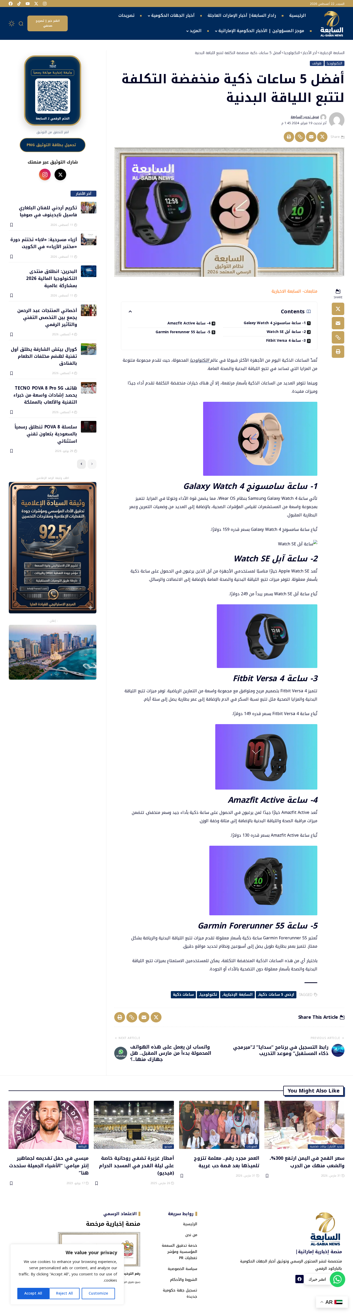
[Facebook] (11, 4)
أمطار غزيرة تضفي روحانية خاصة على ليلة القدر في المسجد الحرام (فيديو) (136, 1165)
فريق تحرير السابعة (305, 117)
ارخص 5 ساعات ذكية (276, 994)
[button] (21, 23)
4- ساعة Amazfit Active (188, 323)
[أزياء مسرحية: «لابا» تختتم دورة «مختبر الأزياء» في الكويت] (88, 239)
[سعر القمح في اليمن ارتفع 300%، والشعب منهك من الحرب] (304, 1125)
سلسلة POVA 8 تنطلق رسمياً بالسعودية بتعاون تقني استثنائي (45, 434)
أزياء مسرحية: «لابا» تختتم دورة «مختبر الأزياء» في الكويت (43, 242)
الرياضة (82, 1146)
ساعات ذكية (183, 994)
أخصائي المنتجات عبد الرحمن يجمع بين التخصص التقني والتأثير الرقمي (47, 317)
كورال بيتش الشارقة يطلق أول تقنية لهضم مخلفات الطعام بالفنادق (44, 356)
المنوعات (252, 1146)
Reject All (64, 1293)
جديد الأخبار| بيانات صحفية (326, 1146)
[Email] (311, 137)
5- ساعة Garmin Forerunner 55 (183, 332)
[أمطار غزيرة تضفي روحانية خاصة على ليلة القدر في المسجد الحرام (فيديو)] (134, 1125)
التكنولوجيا (334, 63)
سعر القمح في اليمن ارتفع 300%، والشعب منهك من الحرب (307, 1162)
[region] (67, 1274)
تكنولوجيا (208, 994)
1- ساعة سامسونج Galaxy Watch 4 (275, 323)
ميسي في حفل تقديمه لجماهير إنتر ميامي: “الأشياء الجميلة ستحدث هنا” (49, 1165)
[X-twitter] (36, 4)
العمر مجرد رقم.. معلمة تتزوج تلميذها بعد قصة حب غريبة (226, 1162)
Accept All (33, 1293)
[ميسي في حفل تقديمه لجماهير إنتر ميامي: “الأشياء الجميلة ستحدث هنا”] (49, 1125)
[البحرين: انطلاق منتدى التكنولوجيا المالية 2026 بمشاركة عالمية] (88, 271)
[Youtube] (28, 4)
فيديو (168, 1146)
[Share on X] (322, 137)
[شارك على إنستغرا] (45, 174)
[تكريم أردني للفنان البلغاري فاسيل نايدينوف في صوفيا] (88, 207)
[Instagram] (45, 4)
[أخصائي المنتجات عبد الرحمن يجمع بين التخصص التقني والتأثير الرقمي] (88, 310)
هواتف (316, 63)
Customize (98, 1293)
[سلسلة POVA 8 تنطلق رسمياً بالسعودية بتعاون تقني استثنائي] (88, 427)
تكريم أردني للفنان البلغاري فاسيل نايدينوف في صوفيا (48, 211)
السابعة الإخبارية (238, 994)
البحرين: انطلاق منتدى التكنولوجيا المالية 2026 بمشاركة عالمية (51, 278)
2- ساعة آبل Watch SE (286, 331)
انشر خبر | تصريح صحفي (48, 23)
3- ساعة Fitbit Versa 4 (286, 340)
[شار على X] (60, 174)
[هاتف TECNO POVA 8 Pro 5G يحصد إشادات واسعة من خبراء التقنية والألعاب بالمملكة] (88, 388)
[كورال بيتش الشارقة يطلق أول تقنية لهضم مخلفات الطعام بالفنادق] (88, 349)
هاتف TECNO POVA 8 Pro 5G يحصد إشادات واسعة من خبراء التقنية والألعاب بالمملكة (45, 395)
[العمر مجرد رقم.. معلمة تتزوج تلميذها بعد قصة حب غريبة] (219, 1125)
